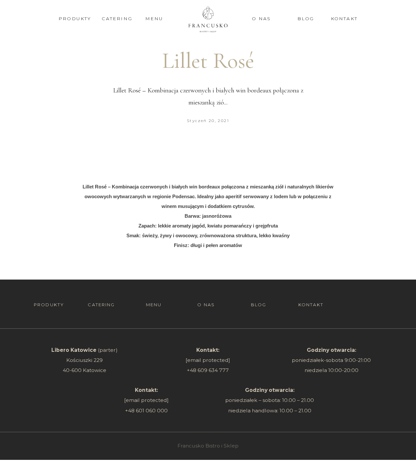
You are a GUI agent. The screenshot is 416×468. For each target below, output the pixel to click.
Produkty (74, 18)
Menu (154, 18)
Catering (117, 18)
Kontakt (344, 18)
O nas (261, 18)
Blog (305, 18)
